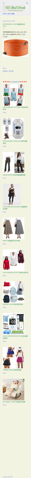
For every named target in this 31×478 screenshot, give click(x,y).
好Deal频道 (11, 14)
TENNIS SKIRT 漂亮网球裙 (12, 370)
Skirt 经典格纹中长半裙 (11, 241)
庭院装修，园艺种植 (8, 71)
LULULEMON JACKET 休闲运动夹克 (15, 272)
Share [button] (4, 68)
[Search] (27, 2)
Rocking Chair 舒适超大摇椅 (14, 402)
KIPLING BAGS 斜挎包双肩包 (13, 304)
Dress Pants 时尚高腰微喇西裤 (14, 175)
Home (5, 14)
